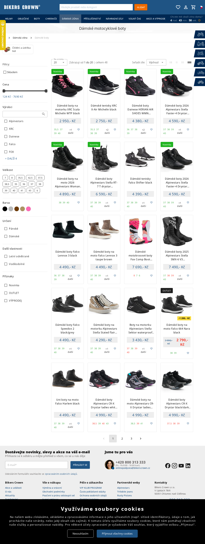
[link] (18, 49)
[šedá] (10, 209)
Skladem (12, 72)
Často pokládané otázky (93, 491)
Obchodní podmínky (53, 491)
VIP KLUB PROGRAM (91, 487)
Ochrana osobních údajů (93, 495)
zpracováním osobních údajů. (61, 473)
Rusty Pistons (124, 495)
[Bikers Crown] (22, 7)
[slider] (3, 90)
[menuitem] (9, 18)
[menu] (84, 18)
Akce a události (13, 487)
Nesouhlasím (80, 533)
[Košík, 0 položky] (193, 7)
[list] (25, 293)
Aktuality (10, 495)
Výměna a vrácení (52, 487)
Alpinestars (123, 487)
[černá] (5, 209)
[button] (43, 114)
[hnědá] (16, 209)
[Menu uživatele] (186, 7)
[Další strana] (140, 438)
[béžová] (22, 209)
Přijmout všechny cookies (117, 533)
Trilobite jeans (125, 491)
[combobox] (25, 114)
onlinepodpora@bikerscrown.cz (133, 467)
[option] (18, 49)
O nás (8, 491)
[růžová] (28, 209)
